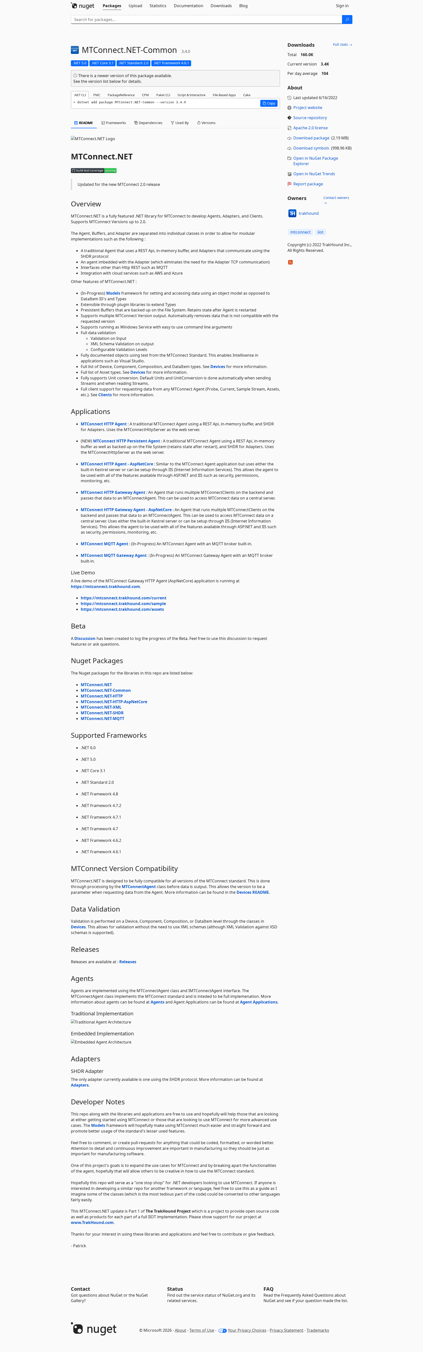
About (180, 1330)
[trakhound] (292, 213)
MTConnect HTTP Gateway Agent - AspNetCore (126, 509)
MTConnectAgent (139, 886)
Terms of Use (201, 1330)
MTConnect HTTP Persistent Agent (126, 441)
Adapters (80, 1085)
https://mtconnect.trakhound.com (105, 586)
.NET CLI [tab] (80, 95)
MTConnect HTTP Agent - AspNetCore (117, 464)
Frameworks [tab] (115, 122)
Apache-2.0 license (310, 128)
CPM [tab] (145, 95)
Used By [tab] (181, 122)
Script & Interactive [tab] (191, 95)
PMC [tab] (96, 95)
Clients (105, 394)
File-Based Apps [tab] (224, 95)
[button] (269, 103)
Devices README (253, 892)
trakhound (309, 213)
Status (175, 1289)
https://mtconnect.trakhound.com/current (123, 598)
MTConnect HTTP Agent (104, 424)
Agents (157, 1002)
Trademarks (318, 1330)
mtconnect (300, 232)
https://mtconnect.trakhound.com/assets (122, 609)
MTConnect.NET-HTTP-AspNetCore (114, 701)
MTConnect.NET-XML (101, 707)
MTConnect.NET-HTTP (102, 696)
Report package (308, 184)
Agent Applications (259, 1002)
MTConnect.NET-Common (106, 690)
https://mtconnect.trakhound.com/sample (123, 603)
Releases (127, 961)
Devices (217, 366)
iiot (320, 232)
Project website (307, 107)
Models (113, 293)
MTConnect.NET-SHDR (102, 713)
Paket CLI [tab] (163, 95)
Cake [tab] (246, 95)
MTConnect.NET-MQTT (102, 718)
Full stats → (342, 44)
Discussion (85, 638)
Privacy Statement (286, 1330)
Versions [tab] (208, 122)
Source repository (310, 117)
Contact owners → (336, 200)
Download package (311, 138)
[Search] (347, 19)
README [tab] (85, 122)
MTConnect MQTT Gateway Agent (114, 555)
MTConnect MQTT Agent (104, 543)
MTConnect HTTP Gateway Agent (113, 492)
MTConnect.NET (96, 684)
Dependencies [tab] (150, 122)
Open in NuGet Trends (314, 173)
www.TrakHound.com (92, 1222)
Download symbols (311, 148)
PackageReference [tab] (121, 95)
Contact (80, 1289)
